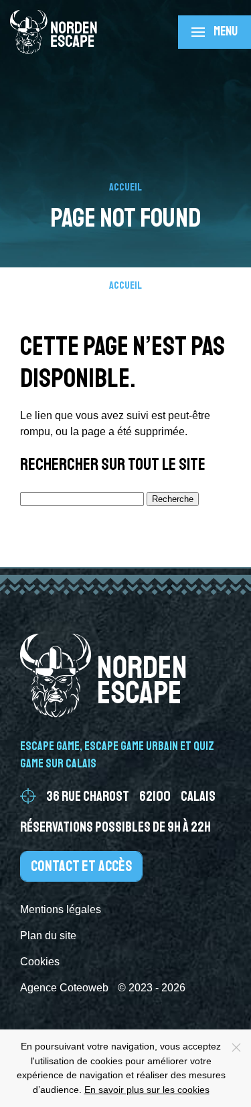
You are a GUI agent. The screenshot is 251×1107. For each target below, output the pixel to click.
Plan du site (48, 935)
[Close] (236, 1047)
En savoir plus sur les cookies (147, 1089)
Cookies (40, 961)
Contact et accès (81, 866)
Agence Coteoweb (64, 987)
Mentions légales (60, 909)
